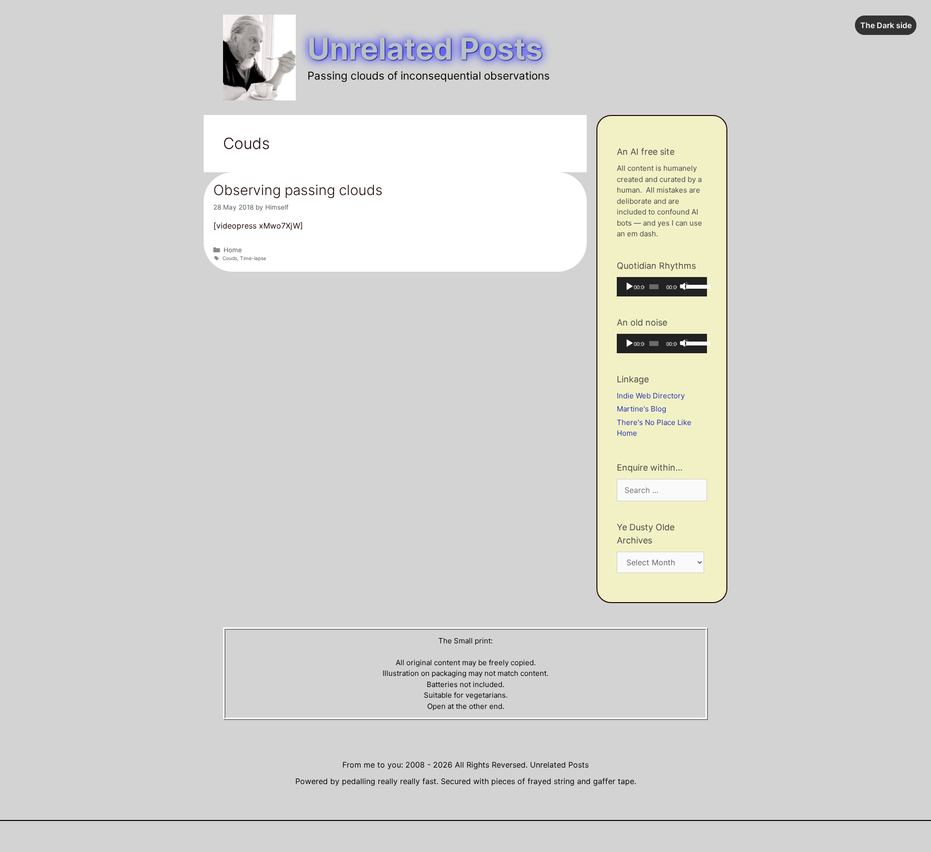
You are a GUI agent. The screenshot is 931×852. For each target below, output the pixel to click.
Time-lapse (253, 258)
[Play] (629, 286)
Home (233, 250)
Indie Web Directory (651, 395)
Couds (230, 258)
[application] (662, 286)
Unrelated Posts (425, 49)
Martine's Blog (641, 408)
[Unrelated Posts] (259, 57)
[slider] (694, 286)
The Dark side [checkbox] (886, 25)
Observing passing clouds (298, 189)
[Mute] (684, 286)
